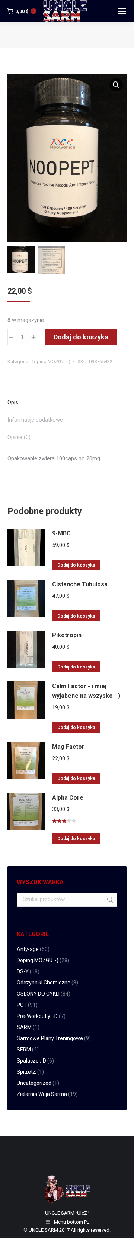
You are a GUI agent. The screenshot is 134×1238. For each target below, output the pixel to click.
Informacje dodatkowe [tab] (35, 419)
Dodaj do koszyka (81, 337)
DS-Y (23, 971)
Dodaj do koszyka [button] (76, 565)
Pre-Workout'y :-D (37, 1016)
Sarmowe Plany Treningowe (50, 1038)
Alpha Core (67, 797)
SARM (24, 1027)
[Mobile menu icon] (122, 11)
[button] (116, 84)
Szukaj (109, 900)
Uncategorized (34, 1083)
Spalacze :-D (31, 1061)
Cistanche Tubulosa (80, 584)
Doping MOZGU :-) (50, 361)
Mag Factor (68, 746)
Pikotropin (67, 635)
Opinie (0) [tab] (19, 437)
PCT (22, 1005)
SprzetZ (26, 1072)
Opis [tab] (12, 402)
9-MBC (61, 533)
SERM (24, 1049)
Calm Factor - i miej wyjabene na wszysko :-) (86, 691)
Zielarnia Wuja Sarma (42, 1094)
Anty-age (28, 949)
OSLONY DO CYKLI (38, 994)
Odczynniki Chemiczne (43, 983)
